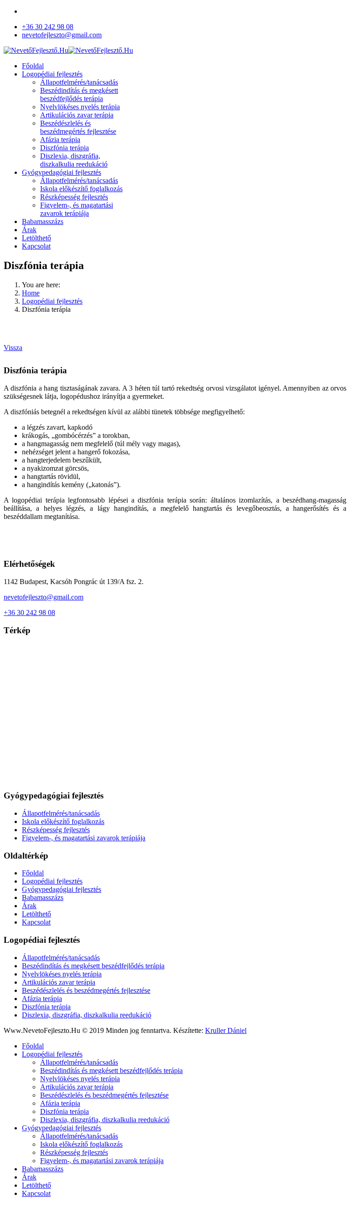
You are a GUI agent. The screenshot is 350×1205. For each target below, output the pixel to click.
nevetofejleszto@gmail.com (62, 35)
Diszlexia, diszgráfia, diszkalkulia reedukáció (74, 160)
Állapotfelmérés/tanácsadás (79, 82)
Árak (29, 230)
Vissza (13, 347)
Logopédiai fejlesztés (52, 74)
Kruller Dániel (226, 1030)
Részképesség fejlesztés (74, 197)
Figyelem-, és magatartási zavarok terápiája (76, 209)
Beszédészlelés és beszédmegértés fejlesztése (78, 127)
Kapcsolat (36, 246)
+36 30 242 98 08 (47, 27)
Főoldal (33, 66)
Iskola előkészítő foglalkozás (81, 189)
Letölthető (36, 238)
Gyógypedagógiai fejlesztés (61, 172)
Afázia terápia (60, 139)
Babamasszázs (42, 221)
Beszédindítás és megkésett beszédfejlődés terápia (79, 94)
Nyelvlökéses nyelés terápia (80, 107)
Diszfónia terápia (64, 148)
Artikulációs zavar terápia (76, 115)
